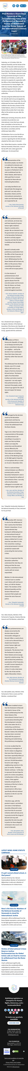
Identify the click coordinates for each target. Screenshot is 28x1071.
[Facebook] (12, 1010)
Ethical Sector (16, 1067)
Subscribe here (14, 1023)
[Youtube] (13, 1013)
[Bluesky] (8, 1010)
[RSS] (17, 1013)
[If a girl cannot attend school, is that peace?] (14, 863)
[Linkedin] (22, 1010)
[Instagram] (18, 1010)
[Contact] (5, 1010)
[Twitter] (10, 1013)
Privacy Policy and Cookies (13, 1062)
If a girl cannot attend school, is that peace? (13, 874)
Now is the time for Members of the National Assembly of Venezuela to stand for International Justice (13, 912)
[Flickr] (15, 1010)
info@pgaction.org (13, 1035)
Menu (13, 5)
